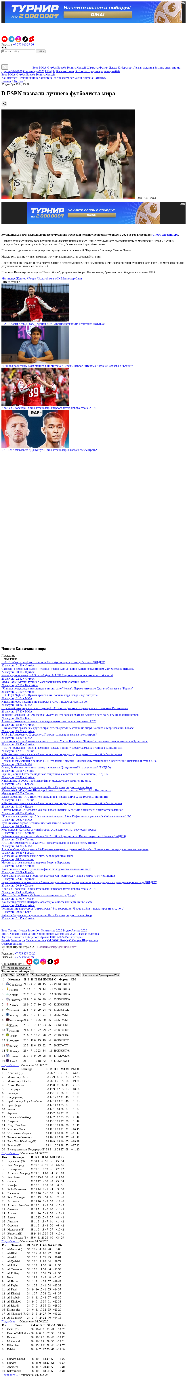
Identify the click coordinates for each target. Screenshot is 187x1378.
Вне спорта (18, 940)
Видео (67, 930)
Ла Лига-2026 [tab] (39, 975)
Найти (40, 51)
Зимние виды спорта (167, 67)
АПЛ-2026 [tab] (22, 975)
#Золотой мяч (45, 278)
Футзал (103, 67)
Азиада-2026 (112, 71)
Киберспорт (125, 67)
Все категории (65, 71)
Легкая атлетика (143, 67)
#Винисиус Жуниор (13, 278)
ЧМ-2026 (16, 71)
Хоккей (81, 67)
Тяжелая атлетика (88, 933)
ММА (42, 67)
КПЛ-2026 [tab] (8, 975)
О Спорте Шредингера (89, 71)
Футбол (52, 67)
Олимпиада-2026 (33, 71)
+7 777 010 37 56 (23, 44)
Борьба (61, 67)
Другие (6, 71)
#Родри (31, 278)
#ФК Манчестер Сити (68, 278)
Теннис (71, 67)
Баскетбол (34, 930)
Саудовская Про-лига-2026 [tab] (64, 975)
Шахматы (93, 67)
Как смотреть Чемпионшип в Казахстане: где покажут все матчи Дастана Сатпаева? (53, 77)
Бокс (35, 67)
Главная (6, 81)
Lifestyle (50, 71)
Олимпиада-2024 (65, 933)
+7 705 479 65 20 (25, 953)
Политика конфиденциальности (57, 946)
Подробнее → (10, 1065)
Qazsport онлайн (11, 943)
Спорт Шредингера (165, 234)
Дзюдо (113, 67)
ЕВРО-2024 (57, 937)
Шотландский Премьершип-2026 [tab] (101, 975)
